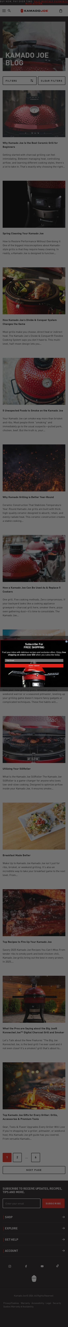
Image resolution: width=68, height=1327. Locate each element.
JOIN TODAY (34, 666)
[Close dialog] (66, 641)
